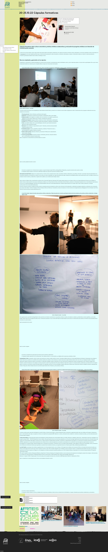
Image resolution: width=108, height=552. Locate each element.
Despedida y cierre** (23, 526)
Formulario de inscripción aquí (68, 18)
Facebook (79, 538)
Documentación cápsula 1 (28, 498)
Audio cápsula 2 (26, 499)
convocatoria (23, 54)
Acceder (73, 3)
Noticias (20, 5)
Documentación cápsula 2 (28, 500)
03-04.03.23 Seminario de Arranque (71, 526)
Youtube (79, 541)
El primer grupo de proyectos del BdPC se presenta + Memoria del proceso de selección (95, 523)
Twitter (80, 540)
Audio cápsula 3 (26, 501)
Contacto (20, 6)
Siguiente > (32, 528)
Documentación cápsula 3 (28, 502)
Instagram (79, 537)
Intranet (73, 5)
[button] (6, 497)
